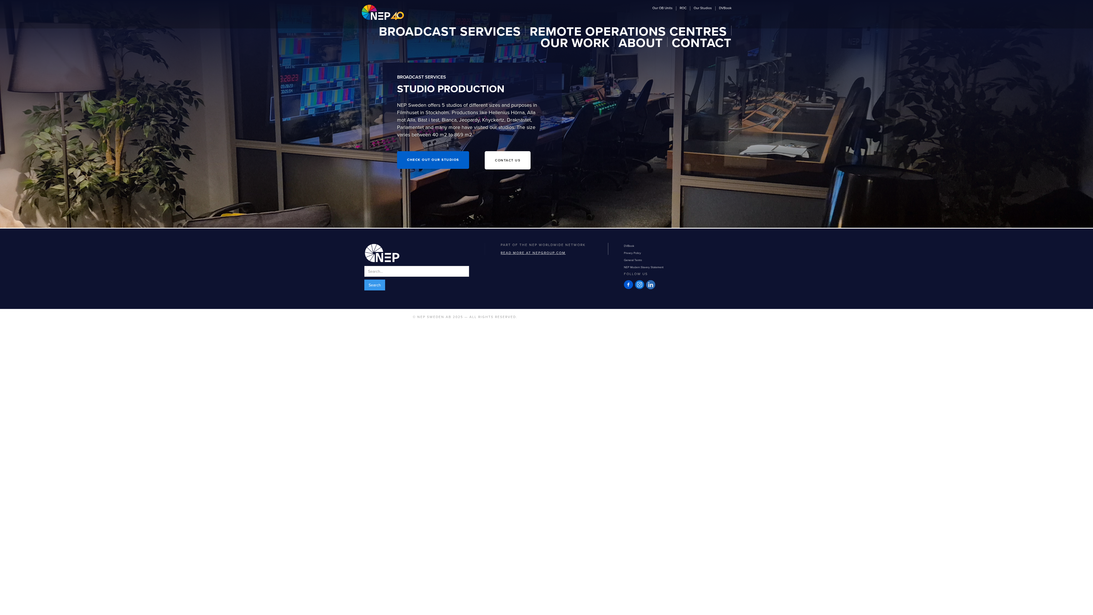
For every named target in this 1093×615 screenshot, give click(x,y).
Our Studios (703, 8)
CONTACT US (507, 160)
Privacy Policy (632, 253)
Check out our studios (433, 160)
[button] (450, 31)
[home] (382, 12)
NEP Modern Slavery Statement (643, 267)
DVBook (725, 8)
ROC (683, 8)
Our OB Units (662, 8)
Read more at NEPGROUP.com (533, 252)
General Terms (633, 260)
